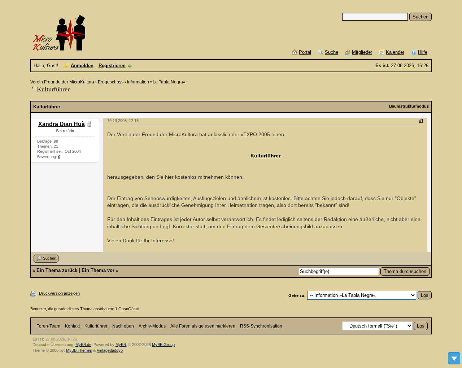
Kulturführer (265, 156)
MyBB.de (83, 344)
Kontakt (72, 326)
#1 (421, 120)
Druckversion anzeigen (59, 293)
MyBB (121, 344)
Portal (305, 52)
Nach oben (123, 326)
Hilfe (422, 52)
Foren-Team (48, 326)
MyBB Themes (79, 350)
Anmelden (82, 65)
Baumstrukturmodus (409, 106)
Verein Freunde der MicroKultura (62, 82)
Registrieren (112, 65)
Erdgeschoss (110, 82)
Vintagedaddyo (110, 350)
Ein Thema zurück (56, 270)
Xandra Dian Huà (61, 124)
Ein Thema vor (98, 270)
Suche (331, 52)
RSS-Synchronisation (261, 326)
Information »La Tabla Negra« (156, 82)
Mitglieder (362, 52)
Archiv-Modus (152, 326)
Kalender (395, 52)
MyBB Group (163, 344)
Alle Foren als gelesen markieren (202, 326)
